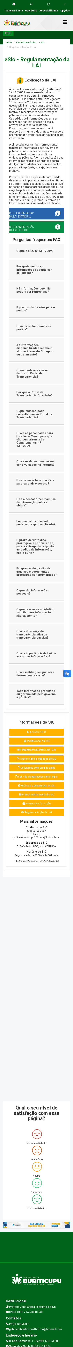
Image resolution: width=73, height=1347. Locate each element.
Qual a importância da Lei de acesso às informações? (36, 655)
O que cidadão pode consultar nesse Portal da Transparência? (34, 414)
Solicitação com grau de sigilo (37, 767)
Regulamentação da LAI (38, 812)
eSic (41, 42)
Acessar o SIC (37, 732)
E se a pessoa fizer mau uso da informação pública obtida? (36, 502)
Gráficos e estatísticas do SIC (38, 785)
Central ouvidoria (25, 42)
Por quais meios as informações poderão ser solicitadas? (34, 270)
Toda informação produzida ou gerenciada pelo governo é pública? (36, 694)
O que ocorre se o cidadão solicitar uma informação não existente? (35, 612)
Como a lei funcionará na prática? (33, 327)
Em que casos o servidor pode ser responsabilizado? (35, 522)
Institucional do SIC (38, 740)
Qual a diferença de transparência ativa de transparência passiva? (32, 634)
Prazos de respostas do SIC (37, 794)
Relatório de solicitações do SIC (37, 758)
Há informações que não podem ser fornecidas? (33, 290)
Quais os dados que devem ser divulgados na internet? (35, 463)
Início (9, 42)
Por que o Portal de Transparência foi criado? (34, 393)
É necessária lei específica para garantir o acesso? (35, 481)
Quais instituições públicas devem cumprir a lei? (35, 673)
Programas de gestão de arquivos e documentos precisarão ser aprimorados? (36, 571)
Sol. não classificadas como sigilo (38, 776)
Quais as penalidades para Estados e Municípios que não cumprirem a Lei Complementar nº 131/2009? (34, 439)
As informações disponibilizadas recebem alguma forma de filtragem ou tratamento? (34, 349)
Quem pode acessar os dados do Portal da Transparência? (32, 373)
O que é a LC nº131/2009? (34, 251)
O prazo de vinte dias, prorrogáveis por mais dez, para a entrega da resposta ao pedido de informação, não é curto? (35, 546)
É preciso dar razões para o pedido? (35, 309)
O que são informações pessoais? (32, 592)
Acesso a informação (38, 803)
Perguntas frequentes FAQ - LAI (37, 749)
